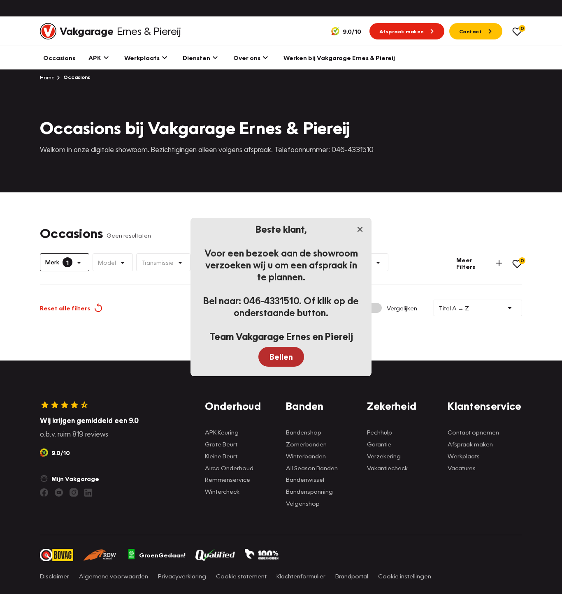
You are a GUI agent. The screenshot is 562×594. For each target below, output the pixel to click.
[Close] (360, 229)
